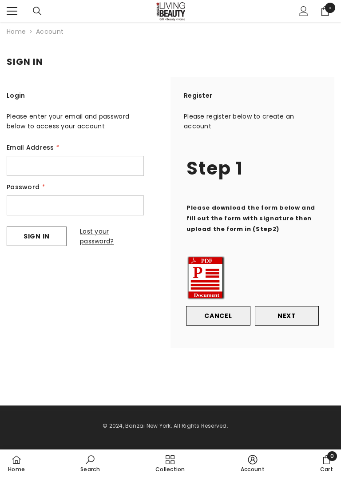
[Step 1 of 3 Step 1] (252, 144)
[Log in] (304, 11)
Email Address (33, 147)
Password (26, 187)
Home (16, 31)
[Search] (37, 11)
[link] (90, 463)
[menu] (12, 11)
